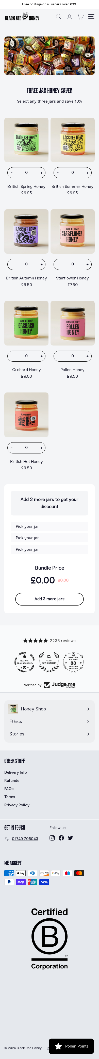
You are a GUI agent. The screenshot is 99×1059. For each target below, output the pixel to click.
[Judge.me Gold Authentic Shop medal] (25, 662)
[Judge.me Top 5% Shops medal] (74, 662)
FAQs (9, 788)
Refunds (11, 780)
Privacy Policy (16, 805)
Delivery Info (15, 772)
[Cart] (80, 16)
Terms (9, 797)
